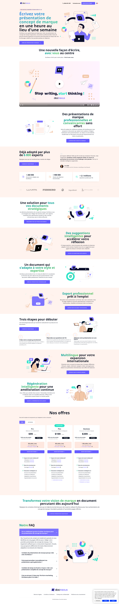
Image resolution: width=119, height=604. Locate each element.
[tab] (22, 422)
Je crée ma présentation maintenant (59, 513)
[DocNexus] (33, 3)
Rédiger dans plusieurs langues (77, 372)
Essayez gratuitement (32, 451)
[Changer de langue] (97, 3)
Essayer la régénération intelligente (36, 400)
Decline (105, 600)
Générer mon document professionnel (77, 307)
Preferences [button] (100, 598)
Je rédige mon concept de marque (77, 140)
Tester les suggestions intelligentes (77, 253)
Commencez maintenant (28, 164)
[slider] (50, 105)
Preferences (98, 600)
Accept (113, 600)
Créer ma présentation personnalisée (36, 282)
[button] (76, 3)
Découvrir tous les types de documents (37, 221)
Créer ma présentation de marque (30, 42)
